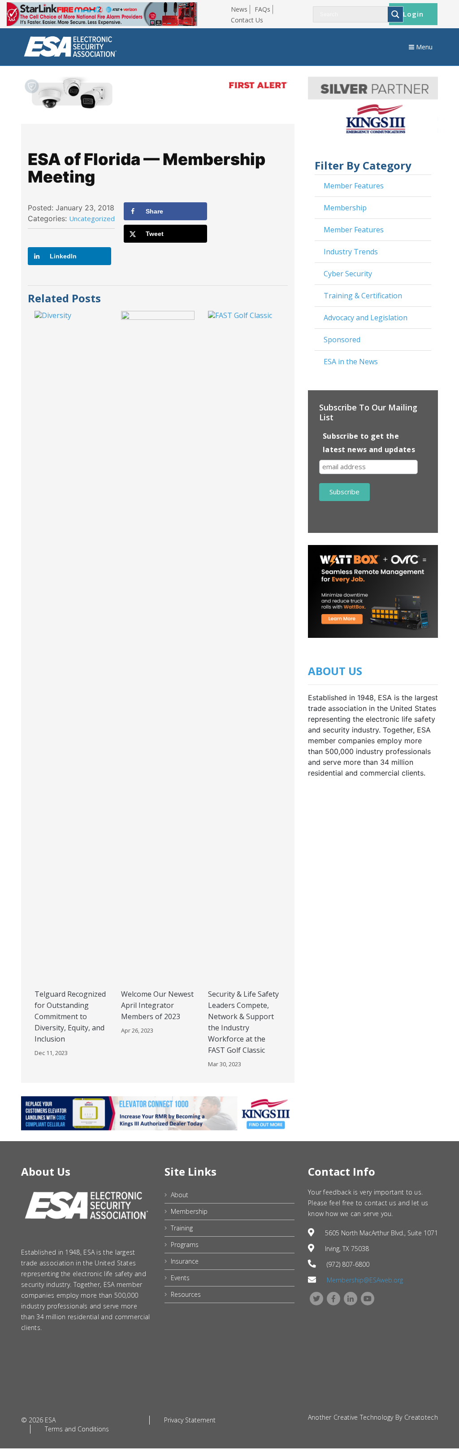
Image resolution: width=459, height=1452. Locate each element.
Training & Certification (363, 296)
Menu (423, 47)
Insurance (185, 1261)
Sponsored (342, 339)
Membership (345, 208)
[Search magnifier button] (395, 14)
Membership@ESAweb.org (365, 1280)
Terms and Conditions (77, 1429)
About (179, 1194)
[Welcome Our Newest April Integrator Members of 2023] (157, 647)
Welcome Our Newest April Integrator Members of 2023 (157, 1005)
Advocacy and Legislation (365, 318)
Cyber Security (348, 274)
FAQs (262, 9)
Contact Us (247, 20)
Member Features (354, 186)
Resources (186, 1294)
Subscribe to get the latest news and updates (369, 442)
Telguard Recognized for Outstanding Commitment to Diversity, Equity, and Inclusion (70, 1016)
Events (180, 1277)
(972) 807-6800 (348, 1264)
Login (413, 13)
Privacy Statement (190, 1420)
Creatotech (421, 1417)
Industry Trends (351, 252)
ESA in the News (351, 361)
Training (182, 1228)
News (239, 9)
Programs (185, 1244)
